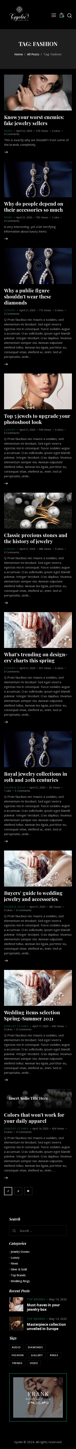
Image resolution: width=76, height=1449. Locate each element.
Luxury (10, 310)
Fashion (18, 1355)
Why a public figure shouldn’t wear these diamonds (27, 296)
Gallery (37, 1355)
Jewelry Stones (16, 1026)
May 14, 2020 (58, 1299)
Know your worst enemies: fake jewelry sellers (34, 120)
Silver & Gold (15, 787)
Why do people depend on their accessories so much (33, 206)
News (8, 131)
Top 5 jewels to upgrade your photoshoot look (37, 419)
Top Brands (18, 1275)
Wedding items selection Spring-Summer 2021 (32, 1015)
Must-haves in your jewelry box (43, 1307)
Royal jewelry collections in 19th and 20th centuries (35, 776)
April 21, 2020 (27, 310)
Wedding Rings (20, 1281)
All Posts (33, 54)
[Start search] (69, 15)
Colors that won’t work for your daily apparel (34, 1117)
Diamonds (35, 1347)
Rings (54, 1355)
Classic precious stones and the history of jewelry (35, 538)
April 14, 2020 (40, 1128)
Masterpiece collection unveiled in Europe (46, 1326)
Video (34, 1363)
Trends (17, 1363)
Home (18, 54)
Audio (16, 1347)
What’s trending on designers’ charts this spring (35, 657)
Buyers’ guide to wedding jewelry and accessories (33, 896)
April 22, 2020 (24, 131)
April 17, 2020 (40, 1026)
